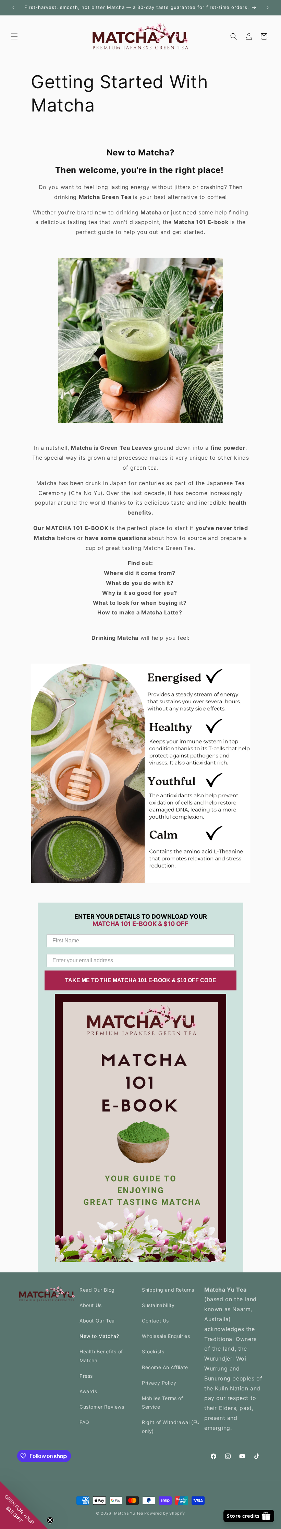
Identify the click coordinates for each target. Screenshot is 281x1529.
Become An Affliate (165, 1367)
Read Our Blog (97, 1290)
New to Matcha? (99, 1336)
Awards (88, 1391)
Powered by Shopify (164, 1513)
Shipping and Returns (168, 1290)
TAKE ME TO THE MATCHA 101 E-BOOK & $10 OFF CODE (140, 980)
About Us (91, 1305)
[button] (14, 36)
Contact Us (155, 1321)
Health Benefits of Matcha (101, 1356)
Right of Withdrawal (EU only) (171, 1426)
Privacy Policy (159, 1383)
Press (86, 1376)
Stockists (153, 1351)
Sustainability (158, 1305)
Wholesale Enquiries (166, 1336)
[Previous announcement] (13, 7)
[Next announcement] (267, 7)
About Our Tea (97, 1321)
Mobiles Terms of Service (162, 1402)
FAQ (84, 1422)
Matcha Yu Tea (129, 1513)
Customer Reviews (102, 1407)
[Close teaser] (50, 1520)
